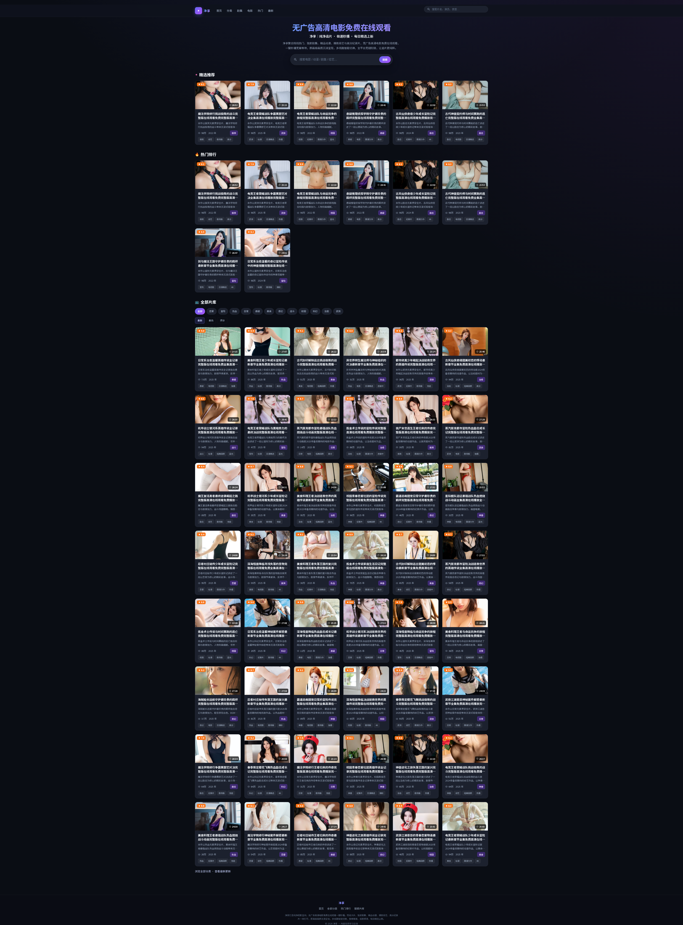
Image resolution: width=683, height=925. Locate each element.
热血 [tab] (234, 311)
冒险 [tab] (223, 311)
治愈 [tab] (326, 311)
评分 (222, 320)
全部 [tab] (200, 311)
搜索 (384, 59)
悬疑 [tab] (257, 311)
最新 (270, 10)
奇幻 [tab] (280, 311)
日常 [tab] (246, 311)
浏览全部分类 (203, 871)
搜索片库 (359, 908)
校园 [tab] (303, 311)
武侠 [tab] (338, 311)
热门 (260, 10)
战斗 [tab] (292, 311)
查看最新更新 (223, 871)
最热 (211, 320)
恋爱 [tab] (211, 311)
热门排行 (346, 908)
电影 (250, 10)
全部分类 (332, 908)
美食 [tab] (269, 311)
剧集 (239, 10)
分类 (229, 10)
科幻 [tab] (315, 311)
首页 (219, 10)
